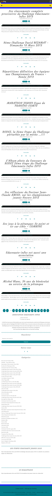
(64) (9, 390)
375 (26, 310)
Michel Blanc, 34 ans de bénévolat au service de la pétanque (26, 283)
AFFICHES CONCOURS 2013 (26, 47)
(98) (10, 373)
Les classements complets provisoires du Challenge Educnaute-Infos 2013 (26, 13)
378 (36, 310)
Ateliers (26, 228)
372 (17, 310)
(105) (9, 367)
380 (42, 310)
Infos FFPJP (26, 79)
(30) (8, 429)
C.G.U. (46, 492)
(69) (11, 385)
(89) (5, 380)
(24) (5, 443)
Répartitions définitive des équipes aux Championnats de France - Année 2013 (26, 74)
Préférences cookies (32, 494)
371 (14, 310)
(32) (4, 427)
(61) (8, 395)
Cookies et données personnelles (21, 494)
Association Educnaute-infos (26, 257)
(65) (4, 388)
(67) (10, 387)
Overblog (34, 488)
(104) (11, 369)
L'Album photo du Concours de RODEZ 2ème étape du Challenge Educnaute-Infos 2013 (26, 163)
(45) (8, 415)
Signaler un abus (40, 492)
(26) (8, 437)
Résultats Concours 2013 (26, 107)
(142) (8, 362)
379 (39, 310)
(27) (11, 436)
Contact (33, 492)
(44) (5, 416)
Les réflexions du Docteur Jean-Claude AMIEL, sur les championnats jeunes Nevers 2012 (26, 195)
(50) (11, 406)
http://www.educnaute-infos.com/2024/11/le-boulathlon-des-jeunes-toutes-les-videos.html (22, 473)
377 (32, 310)
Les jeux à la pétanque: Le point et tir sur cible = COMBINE (26, 225)
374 (23, 310)
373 (20, 310)
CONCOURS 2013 (26, 168)
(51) (8, 401)
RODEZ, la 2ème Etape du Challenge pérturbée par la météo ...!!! (26, 133)
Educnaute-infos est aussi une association (26, 254)
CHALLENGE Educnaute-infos (26, 18)
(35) (5, 423)
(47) (5, 411)
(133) (8, 366)
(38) (4, 420)
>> (47, 310)
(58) (7, 399)
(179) (7, 360)
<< (4, 310)
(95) (10, 374)
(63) (6, 392)
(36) (4, 422)
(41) (9, 418)
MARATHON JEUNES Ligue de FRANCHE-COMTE (26, 104)
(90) (6, 376)
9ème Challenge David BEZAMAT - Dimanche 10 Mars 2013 (26, 44)
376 (29, 310)
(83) (11, 383)
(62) (5, 394)
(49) (13, 409)
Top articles (28, 492)
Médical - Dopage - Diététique (26, 199)
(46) (13, 413)
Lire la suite (26, 34)
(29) (4, 432)
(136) (10, 364)
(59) (11, 397)
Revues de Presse (26, 286)
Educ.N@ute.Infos (24, 329)
